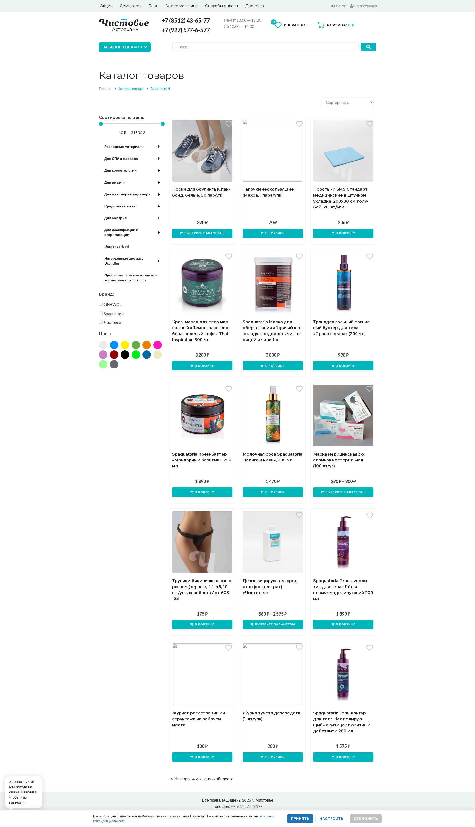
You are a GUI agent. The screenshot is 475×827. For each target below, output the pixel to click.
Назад (180, 778)
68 (206, 778)
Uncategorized (116, 246)
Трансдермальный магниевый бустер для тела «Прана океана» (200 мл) (342, 328)
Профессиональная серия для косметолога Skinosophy (130, 277)
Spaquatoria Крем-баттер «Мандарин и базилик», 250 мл (201, 460)
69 (211, 778)
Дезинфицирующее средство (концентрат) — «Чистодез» (271, 586)
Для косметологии (132, 170)
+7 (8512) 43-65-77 (186, 20)
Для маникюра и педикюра (132, 194)
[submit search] (368, 47)
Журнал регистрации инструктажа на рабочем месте (199, 719)
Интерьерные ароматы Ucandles (132, 260)
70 (215, 778)
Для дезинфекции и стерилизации (132, 232)
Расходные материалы (132, 147)
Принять (300, 818)
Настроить (332, 818)
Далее (223, 778)
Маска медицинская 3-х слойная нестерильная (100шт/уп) (338, 460)
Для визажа (132, 182)
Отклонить (366, 818)
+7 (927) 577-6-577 (186, 29)
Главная (105, 88)
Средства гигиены (132, 206)
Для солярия (132, 218)
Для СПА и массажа (132, 158)
